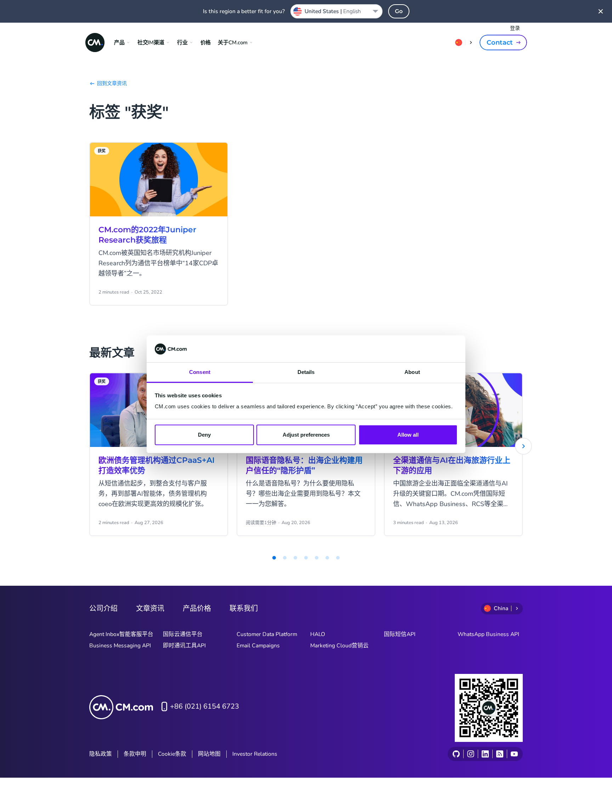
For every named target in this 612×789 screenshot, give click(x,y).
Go (399, 11)
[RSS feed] (499, 754)
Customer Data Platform (267, 634)
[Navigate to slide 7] (327, 557)
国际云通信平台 (183, 634)
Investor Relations (254, 754)
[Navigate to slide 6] (316, 557)
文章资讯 (150, 608)
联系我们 (244, 608)
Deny (204, 435)
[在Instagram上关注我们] (470, 754)
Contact (500, 42)
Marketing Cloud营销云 (339, 645)
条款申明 (135, 754)
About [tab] (412, 372)
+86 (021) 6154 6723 (204, 706)
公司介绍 (103, 608)
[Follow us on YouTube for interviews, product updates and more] (514, 754)
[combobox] (336, 11)
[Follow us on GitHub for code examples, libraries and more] (456, 754)
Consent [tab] (199, 372)
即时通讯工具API (184, 645)
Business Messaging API (120, 645)
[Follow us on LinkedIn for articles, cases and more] (485, 754)
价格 (205, 42)
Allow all (408, 435)
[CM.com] (95, 42)
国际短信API (399, 634)
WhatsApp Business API (488, 634)
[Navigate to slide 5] (306, 557)
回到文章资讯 (112, 83)
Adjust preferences (306, 435)
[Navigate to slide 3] (284, 557)
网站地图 (209, 754)
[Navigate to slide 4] (295, 557)
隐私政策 (100, 754)
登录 (515, 28)
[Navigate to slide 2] (274, 557)
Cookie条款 (172, 754)
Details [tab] (306, 372)
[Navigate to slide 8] (338, 557)
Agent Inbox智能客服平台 (121, 634)
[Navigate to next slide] (523, 446)
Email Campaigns (258, 645)
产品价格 (197, 608)
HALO (317, 634)
